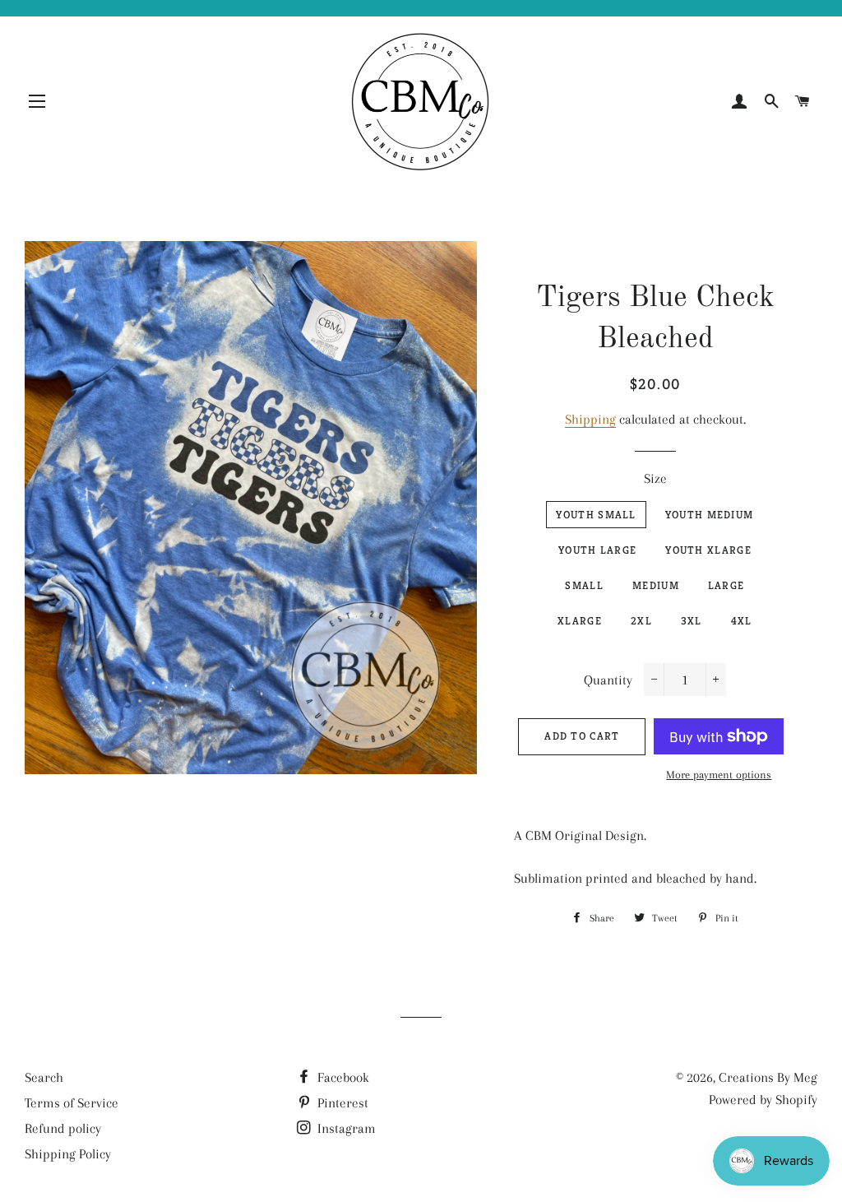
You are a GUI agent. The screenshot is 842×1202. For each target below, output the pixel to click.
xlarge (579, 621)
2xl (641, 621)
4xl (741, 621)
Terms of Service (71, 1103)
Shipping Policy (68, 1154)
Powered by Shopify (763, 1099)
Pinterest (341, 1103)
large (726, 585)
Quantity (608, 680)
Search (44, 1077)
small (584, 585)
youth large (597, 550)
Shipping (590, 419)
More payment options (718, 774)
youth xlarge (708, 550)
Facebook (341, 1077)
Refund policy (63, 1128)
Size (655, 478)
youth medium (709, 515)
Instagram (345, 1128)
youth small (596, 515)
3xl (691, 621)
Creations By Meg (768, 1077)
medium (655, 585)
